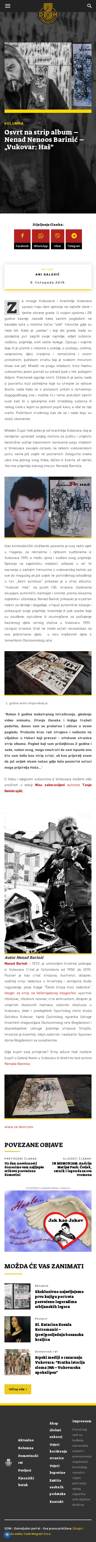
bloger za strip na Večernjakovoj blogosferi (40, 993)
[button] (89, 6)
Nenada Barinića (17, 1063)
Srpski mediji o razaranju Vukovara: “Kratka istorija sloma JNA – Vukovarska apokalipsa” (60, 1365)
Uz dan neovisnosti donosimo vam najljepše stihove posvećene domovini (24, 1169)
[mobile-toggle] (7, 6)
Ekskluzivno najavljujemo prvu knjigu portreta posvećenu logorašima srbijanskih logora (59, 1299)
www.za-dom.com (18, 1127)
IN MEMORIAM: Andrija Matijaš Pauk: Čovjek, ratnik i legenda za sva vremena (72, 1169)
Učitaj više (17, 1389)
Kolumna (14, 124)
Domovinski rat (46, 1351)
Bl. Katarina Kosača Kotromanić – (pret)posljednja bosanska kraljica (59, 1332)
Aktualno (41, 1285)
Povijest (41, 1318)
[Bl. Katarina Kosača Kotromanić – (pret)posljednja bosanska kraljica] (17, 1329)
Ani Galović (47, 274)
